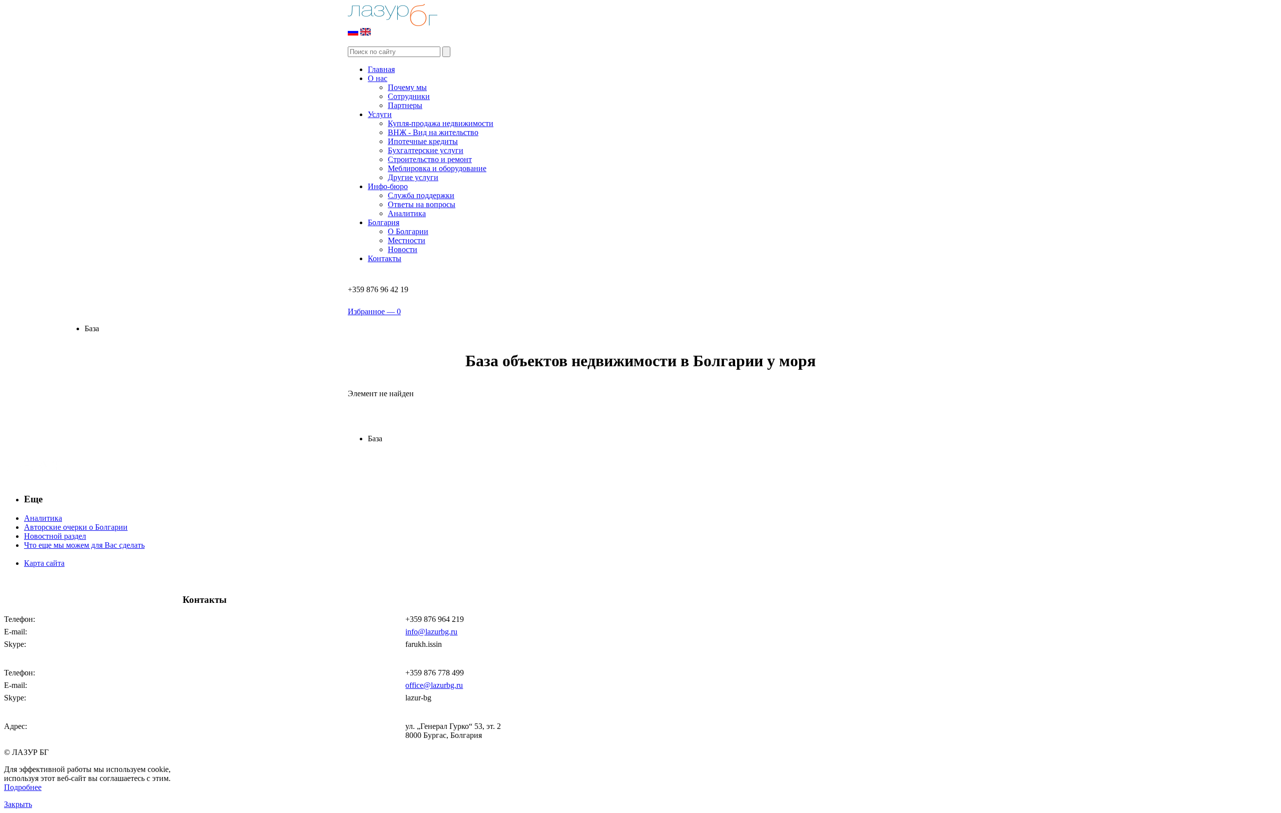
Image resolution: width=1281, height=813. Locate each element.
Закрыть (18, 804)
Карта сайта (44, 563)
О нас (377, 78)
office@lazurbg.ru (434, 685)
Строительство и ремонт (430, 159)
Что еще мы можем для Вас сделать (84, 545)
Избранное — (374, 311)
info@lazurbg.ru (431, 631)
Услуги (380, 114)
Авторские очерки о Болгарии (76, 527)
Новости (402, 249)
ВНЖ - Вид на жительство (433, 132)
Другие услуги (413, 177)
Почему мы (407, 87)
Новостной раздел (55, 536)
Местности (406, 240)
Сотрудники (409, 96)
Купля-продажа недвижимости (440, 123)
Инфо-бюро (388, 186)
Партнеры (405, 105)
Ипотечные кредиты (423, 141)
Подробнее (23, 787)
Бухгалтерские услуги (425, 150)
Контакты (384, 258)
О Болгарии (408, 231)
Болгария (383, 222)
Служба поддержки (421, 195)
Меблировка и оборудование (437, 168)
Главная (381, 69)
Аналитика (407, 213)
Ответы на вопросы (421, 204)
